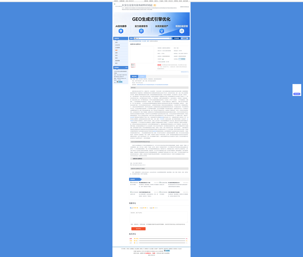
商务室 (180, 1)
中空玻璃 (161, 119)
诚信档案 (117, 60)
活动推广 (156, 248)
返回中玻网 (185, 1)
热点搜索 (137, 248)
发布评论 (138, 228)
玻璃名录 (147, 248)
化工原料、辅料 (145, 41)
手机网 (165, 1)
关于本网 (123, 248)
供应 (116, 50)
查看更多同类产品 (185, 71)
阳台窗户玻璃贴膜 (146, 84)
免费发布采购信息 (184, 6)
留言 (116, 63)
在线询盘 (183, 59)
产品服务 (161, 1)
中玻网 (135, 251)
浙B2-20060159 (151, 255)
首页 (116, 42)
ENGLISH (171, 1)
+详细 (126, 67)
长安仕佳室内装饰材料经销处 (135, 41)
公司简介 (142, 76)
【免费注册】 (122, 1)
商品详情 (134, 76)
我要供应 (151, 1)
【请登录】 (116, 1)
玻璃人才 (142, 248)
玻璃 (162, 253)
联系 (116, 58)
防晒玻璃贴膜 (140, 84)
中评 (142, 208)
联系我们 (175, 248)
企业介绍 (117, 45)
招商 (116, 52)
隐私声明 (161, 248)
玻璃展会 (132, 248)
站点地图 (151, 248)
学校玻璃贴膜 (159, 84)
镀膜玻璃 (155, 131)
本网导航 (176, 1)
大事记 (127, 248)
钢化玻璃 (132, 117)
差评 (151, 208)
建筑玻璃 (162, 117)
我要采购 (146, 1)
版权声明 (166, 248)
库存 (116, 55)
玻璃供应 (171, 248)
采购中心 (156, 1)
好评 (132, 208)
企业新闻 (117, 47)
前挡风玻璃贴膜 (165, 84)
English (180, 248)
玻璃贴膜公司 (153, 84)
